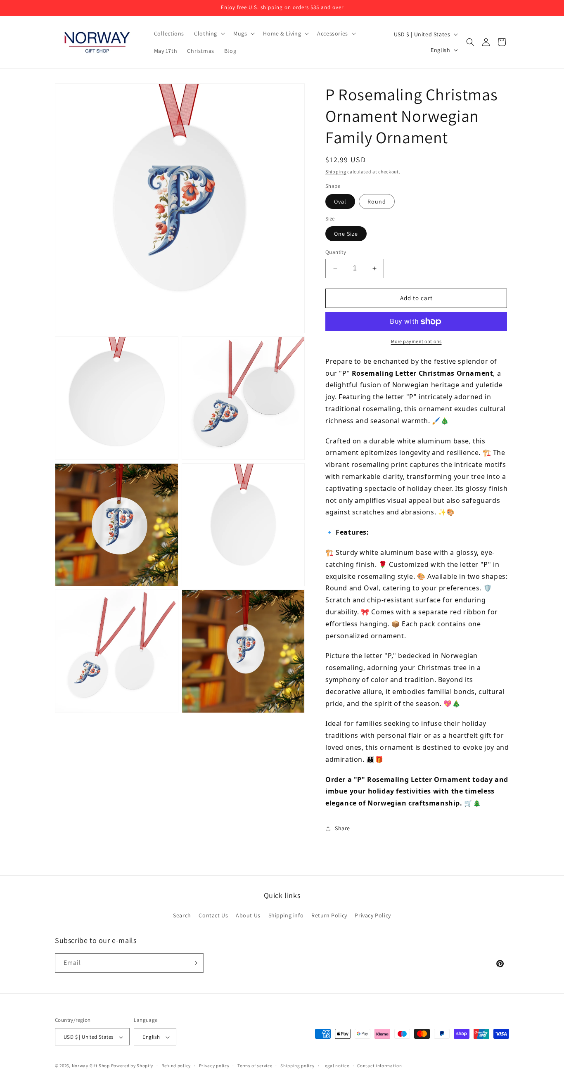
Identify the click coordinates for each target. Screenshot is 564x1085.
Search (182, 915)
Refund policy (176, 1065)
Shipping (335, 171)
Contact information (379, 1065)
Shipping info (286, 915)
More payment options (416, 341)
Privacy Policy (373, 915)
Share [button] (342, 828)
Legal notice (335, 1065)
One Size (346, 233)
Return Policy (329, 915)
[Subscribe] (194, 963)
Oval (340, 201)
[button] (208, 33)
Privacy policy (214, 1065)
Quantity (335, 252)
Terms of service (254, 1065)
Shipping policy (297, 1065)
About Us (248, 915)
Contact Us (213, 915)
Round (376, 201)
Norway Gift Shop (91, 1066)
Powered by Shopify (132, 1066)
